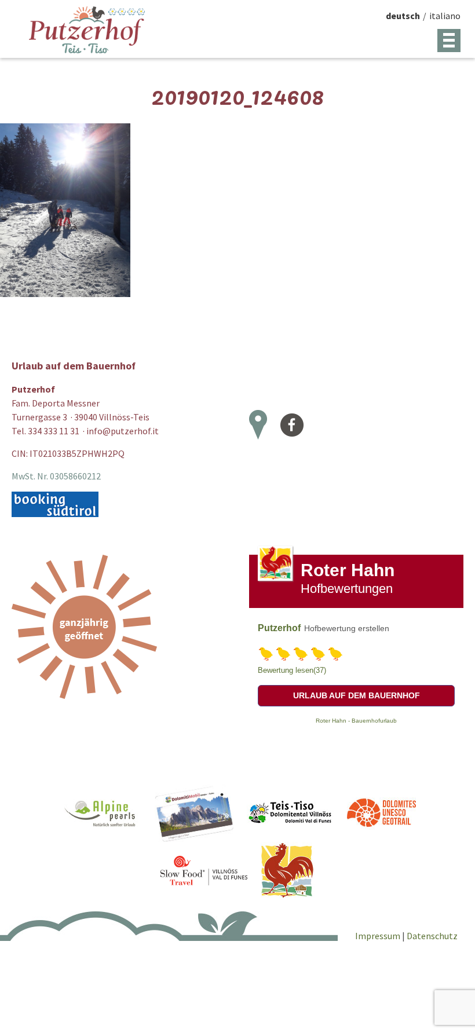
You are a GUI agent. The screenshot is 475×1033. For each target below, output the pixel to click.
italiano (445, 15)
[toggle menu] (449, 40)
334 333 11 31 (53, 431)
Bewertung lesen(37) (292, 670)
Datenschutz (432, 936)
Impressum (378, 936)
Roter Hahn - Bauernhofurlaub (356, 720)
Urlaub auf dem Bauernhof (356, 695)
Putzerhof (279, 628)
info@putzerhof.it (122, 431)
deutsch (403, 15)
